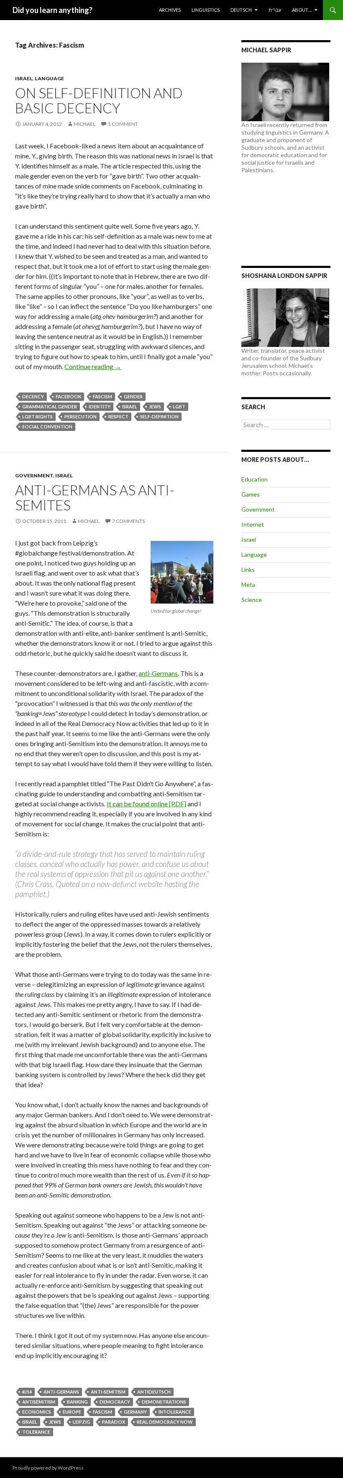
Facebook (68, 396)
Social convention (47, 426)
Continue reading (92, 366)
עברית (275, 10)
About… (302, 10)
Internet (252, 524)
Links (248, 569)
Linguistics (206, 10)
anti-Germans (158, 673)
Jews (155, 406)
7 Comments (128, 521)
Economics (36, 1411)
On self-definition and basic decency (99, 100)
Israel (24, 78)
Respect (118, 416)
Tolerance (36, 1432)
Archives (170, 10)
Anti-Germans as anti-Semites (94, 497)
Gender (133, 396)
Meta (248, 584)
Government (34, 475)
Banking (77, 1401)
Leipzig (81, 1421)
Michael (84, 124)
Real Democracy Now (165, 1421)
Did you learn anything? (52, 10)
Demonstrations (164, 1401)
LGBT (179, 406)
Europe (72, 1411)
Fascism (102, 396)
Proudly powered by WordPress (48, 1468)
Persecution (80, 416)
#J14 (27, 1391)
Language (49, 78)
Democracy (115, 1401)
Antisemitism (38, 1401)
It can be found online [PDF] (146, 804)
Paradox (113, 1421)
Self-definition (159, 416)
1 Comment (123, 124)
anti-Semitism (108, 1391)
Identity (99, 406)
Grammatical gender (49, 406)
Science (251, 599)
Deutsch (241, 10)
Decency (33, 396)
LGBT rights (37, 416)
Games (250, 494)
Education (254, 479)
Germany (135, 1411)
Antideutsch (154, 1391)
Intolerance (175, 1411)
